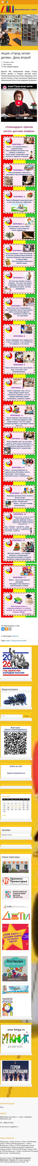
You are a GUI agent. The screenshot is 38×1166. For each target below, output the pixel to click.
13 (16, 805)
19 (12, 807)
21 (19, 807)
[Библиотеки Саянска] (15, 867)
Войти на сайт (16, 766)
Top (36, 1164)
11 (8, 805)
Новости (15, 636)
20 (16, 807)
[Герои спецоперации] (15, 1070)
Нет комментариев (11, 67)
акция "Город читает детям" (16, 640)
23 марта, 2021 (8, 62)
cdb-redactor (7, 64)
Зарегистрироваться (16, 773)
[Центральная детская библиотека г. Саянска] (19, 9)
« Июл (4, 815)
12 (12, 805)
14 (19, 805)
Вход (1, 1107)
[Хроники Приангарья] (15, 881)
